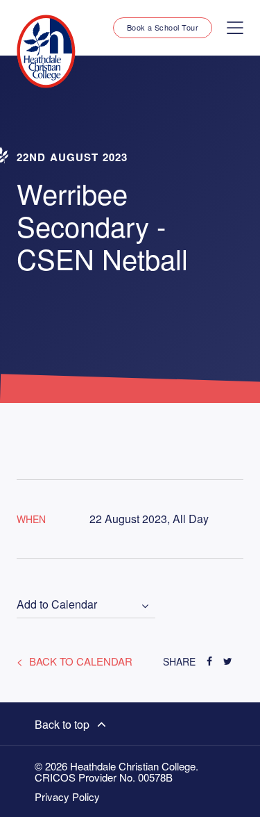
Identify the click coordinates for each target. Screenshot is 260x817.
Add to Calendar (57, 604)
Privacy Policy (67, 796)
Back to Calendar (79, 661)
